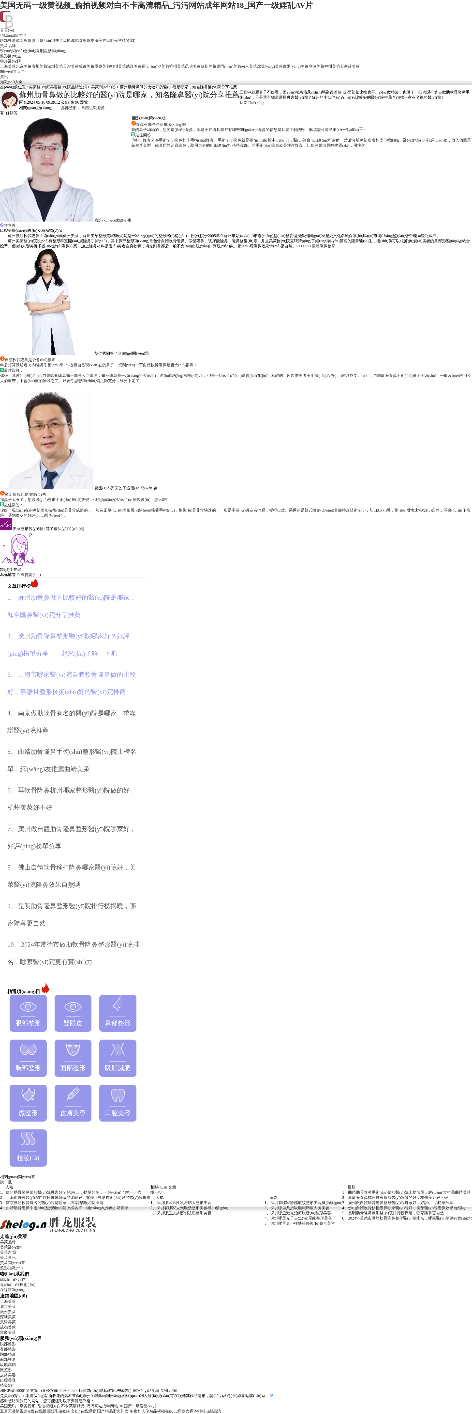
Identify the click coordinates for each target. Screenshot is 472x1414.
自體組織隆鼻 (93, 108)
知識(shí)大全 (11, 82)
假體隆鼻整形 (323, 246)
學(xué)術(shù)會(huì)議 (19, 51)
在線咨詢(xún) (29, 575)
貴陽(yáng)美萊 (296, 66)
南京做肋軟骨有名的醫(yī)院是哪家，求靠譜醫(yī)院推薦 (54, 1203)
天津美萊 (71, 66)
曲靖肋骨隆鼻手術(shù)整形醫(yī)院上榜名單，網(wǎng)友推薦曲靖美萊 (67, 1208)
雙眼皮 (73, 1023)
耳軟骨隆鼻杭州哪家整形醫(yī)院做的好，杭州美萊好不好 (398, 1197)
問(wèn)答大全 (12, 71)
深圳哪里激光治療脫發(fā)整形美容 (300, 1213)
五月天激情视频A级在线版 (23, 1411)
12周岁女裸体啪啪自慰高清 (197, 1411)
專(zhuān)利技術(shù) (17, 1285)
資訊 (4, 77)
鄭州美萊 (118, 66)
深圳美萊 (55, 66)
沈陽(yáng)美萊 (270, 66)
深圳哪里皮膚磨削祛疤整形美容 (183, 1213)
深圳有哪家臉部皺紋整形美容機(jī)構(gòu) (306, 1203)
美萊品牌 (8, 46)
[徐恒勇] (47, 220)
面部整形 (55, 40)
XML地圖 (169, 1390)
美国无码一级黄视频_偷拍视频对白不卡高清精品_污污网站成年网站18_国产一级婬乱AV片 (156, 5)
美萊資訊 (8, 1257)
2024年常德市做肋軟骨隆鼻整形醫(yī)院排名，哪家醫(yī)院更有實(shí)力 (410, 1218)
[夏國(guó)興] (47, 488)
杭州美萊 (177, 66)
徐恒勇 (9, 225)
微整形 (84, 40)
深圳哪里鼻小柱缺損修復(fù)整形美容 (302, 1223)
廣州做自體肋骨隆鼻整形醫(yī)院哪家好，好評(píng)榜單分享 (400, 1203)
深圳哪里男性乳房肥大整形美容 (183, 1203)
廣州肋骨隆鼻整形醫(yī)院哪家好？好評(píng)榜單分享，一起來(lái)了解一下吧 (73, 1192)
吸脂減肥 (71, 40)
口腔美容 (114, 40)
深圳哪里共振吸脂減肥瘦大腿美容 (299, 1208)
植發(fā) (128, 40)
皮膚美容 (98, 40)
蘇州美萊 (208, 66)
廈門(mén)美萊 (228, 66)
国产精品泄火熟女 (113, 1411)
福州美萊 (332, 66)
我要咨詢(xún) (251, 102)
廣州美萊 (39, 66)
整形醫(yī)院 (10, 61)
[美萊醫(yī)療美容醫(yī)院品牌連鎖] (48, 1232)
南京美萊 (249, 66)
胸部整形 (39, 40)
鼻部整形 (23, 40)
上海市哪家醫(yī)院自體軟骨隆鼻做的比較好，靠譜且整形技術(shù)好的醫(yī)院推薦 (78, 1197)
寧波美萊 (316, 66)
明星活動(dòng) (53, 51)
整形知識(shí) (11, 1268)
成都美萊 (86, 66)
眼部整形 (8, 40)
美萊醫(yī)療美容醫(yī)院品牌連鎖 (58, 87)
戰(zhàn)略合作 (13, 1279)
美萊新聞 (8, 1252)
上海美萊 (8, 66)
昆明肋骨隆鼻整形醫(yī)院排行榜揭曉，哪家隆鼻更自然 (396, 1213)
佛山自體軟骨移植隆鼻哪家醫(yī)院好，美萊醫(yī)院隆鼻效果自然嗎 (406, 1208)
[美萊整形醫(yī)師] (6, 529)
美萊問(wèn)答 (103, 87)
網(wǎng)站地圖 (146, 1390)
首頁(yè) (7, 30)
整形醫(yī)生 (10, 56)
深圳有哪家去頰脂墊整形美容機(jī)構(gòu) (192, 1208)
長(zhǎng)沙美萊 (155, 66)
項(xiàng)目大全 (13, 35)
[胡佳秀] (47, 353)
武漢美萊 (134, 66)
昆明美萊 (193, 66)
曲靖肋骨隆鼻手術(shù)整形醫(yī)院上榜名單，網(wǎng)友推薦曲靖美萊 (409, 1192)
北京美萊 (23, 66)
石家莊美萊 (350, 66)
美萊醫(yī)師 (10, 1247)
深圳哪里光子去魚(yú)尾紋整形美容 (301, 1218)
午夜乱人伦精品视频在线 (151, 1411)
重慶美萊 (102, 66)
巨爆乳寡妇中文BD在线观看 (71, 1411)
